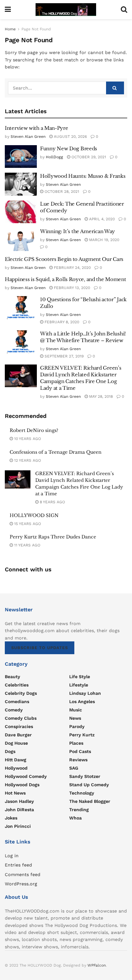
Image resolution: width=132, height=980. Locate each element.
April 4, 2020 (101, 219)
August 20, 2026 (70, 136)
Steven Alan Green (28, 136)
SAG (73, 768)
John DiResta (19, 809)
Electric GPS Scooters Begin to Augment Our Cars (64, 259)
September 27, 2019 (63, 356)
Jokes (11, 817)
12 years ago (27, 460)
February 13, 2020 (71, 288)
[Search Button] (115, 88)
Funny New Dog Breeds (68, 148)
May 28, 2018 (100, 396)
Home (10, 29)
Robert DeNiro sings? (34, 430)
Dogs (10, 751)
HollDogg (54, 157)
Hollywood (16, 768)
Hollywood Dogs (22, 784)
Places (76, 743)
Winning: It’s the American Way (77, 231)
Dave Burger (18, 734)
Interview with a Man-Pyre (36, 128)
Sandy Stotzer (84, 776)
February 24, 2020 (72, 267)
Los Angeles (82, 701)
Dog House (16, 743)
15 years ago (27, 523)
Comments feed (22, 874)
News (75, 718)
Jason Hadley (19, 801)
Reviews (78, 759)
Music (75, 709)
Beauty (12, 676)
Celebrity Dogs (21, 693)
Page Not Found (36, 29)
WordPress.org (21, 883)
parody (77, 726)
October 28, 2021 (61, 191)
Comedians (17, 701)
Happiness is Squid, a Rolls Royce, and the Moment (65, 279)
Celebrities (17, 684)
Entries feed (18, 864)
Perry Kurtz (82, 734)
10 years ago (27, 438)
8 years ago (51, 502)
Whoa (75, 817)
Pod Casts (80, 751)
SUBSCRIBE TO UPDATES (39, 647)
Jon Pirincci (18, 826)
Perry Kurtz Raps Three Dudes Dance (53, 537)
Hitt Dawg (15, 759)
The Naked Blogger (89, 801)
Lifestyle (78, 684)
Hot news (15, 793)
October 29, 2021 (88, 157)
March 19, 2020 (103, 240)
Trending (79, 809)
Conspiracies (19, 726)
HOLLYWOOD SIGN (34, 515)
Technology (81, 793)
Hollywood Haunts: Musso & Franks (82, 176)
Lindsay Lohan (85, 693)
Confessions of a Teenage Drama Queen (56, 452)
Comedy (14, 709)
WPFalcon (96, 965)
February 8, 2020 (61, 322)
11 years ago (26, 545)
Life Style (79, 676)
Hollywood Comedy (26, 776)
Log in (12, 855)
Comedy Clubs (21, 718)
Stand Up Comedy (89, 784)
